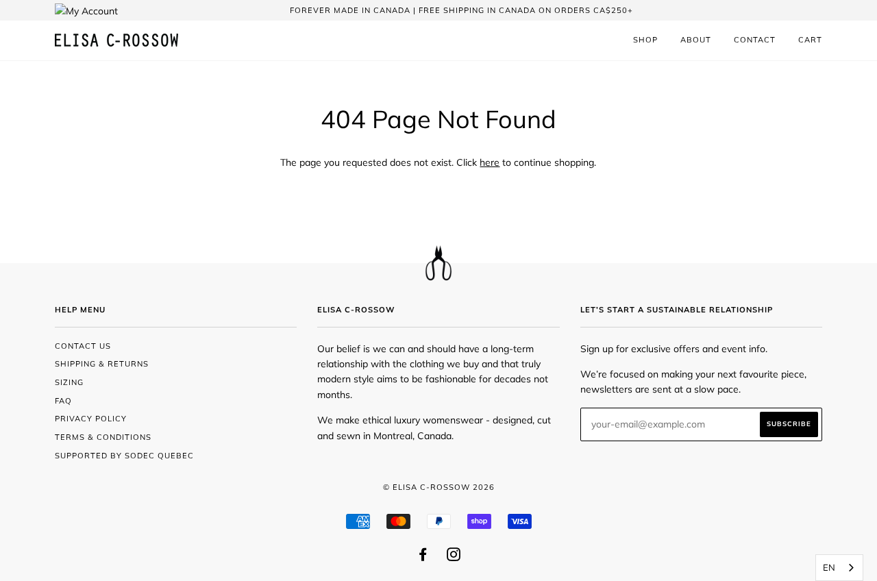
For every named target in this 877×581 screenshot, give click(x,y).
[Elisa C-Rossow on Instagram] (454, 557)
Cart (810, 40)
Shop (645, 40)
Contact (755, 40)
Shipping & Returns (102, 364)
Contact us (83, 346)
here (489, 162)
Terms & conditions (103, 437)
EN (829, 567)
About (695, 40)
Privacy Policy (91, 418)
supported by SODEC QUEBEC (124, 455)
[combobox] (839, 567)
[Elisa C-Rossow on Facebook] (423, 557)
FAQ (63, 401)
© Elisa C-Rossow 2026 (439, 487)
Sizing (69, 382)
